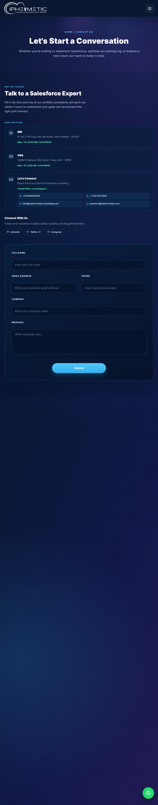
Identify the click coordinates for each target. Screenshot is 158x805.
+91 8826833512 (31, 195)
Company (18, 301)
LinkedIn (15, 232)
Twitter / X (35, 232)
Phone (86, 278)
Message (18, 324)
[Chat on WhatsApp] (148, 793)
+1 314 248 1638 (98, 195)
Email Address (21, 278)
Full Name (18, 254)
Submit (79, 368)
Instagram (56, 232)
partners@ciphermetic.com (104, 203)
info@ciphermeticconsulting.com (41, 203)
